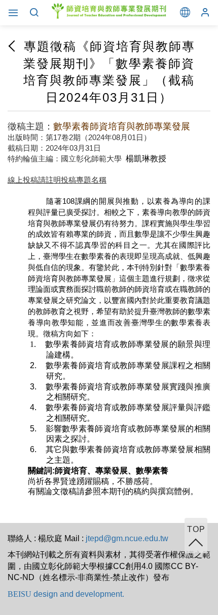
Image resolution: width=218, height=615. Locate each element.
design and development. (66, 594)
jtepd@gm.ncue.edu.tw (127, 538)
